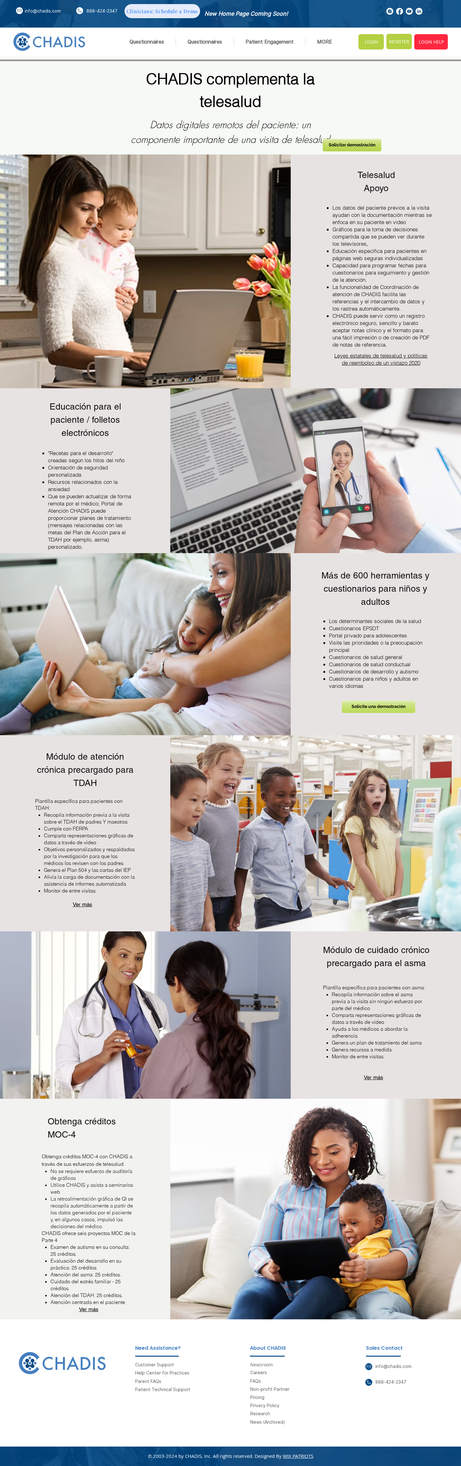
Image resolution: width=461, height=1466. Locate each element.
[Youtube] (409, 11)
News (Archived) (267, 1422)
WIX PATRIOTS (298, 1456)
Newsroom (261, 1365)
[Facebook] (399, 11)
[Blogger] (389, 11)
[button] (269, 41)
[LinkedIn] (419, 11)
